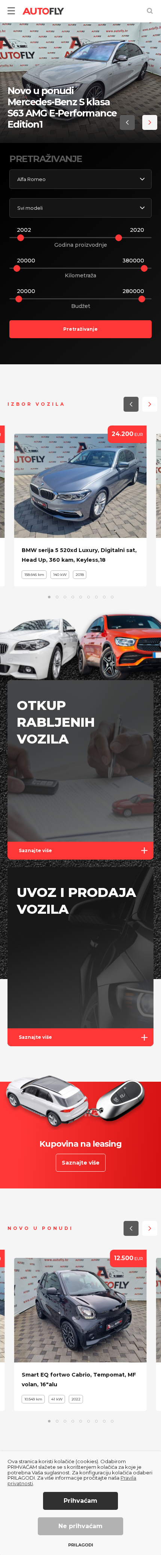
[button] (127, 122)
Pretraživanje (80, 329)
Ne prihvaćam (80, 1526)
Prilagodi (80, 1545)
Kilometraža (80, 275)
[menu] (11, 11)
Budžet (80, 306)
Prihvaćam (80, 1500)
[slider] (20, 237)
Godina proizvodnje (80, 244)
